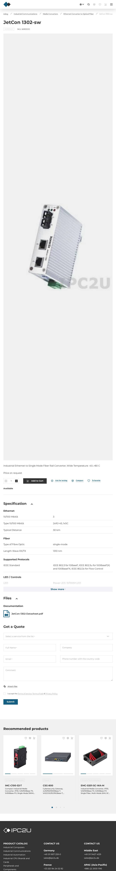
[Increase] (16, 481)
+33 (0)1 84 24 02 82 (53, 868)
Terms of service (25, 694)
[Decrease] (6, 481)
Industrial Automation (14, 854)
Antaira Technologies (15, 780)
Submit (10, 701)
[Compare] (29, 738)
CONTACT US (51, 843)
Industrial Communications (17, 851)
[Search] (89, 4)
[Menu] (111, 4)
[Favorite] (25, 738)
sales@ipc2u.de (51, 858)
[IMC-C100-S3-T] (20, 757)
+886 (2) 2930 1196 (93, 868)
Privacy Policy (51, 694)
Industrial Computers (13, 847)
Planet (46, 780)
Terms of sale (37, 694)
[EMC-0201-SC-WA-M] (96, 757)
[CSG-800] (58, 757)
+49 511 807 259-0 (52, 854)
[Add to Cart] (33, 738)
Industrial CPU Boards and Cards (16, 860)
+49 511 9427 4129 (92, 854)
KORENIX (9, 29)
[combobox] (58, 636)
